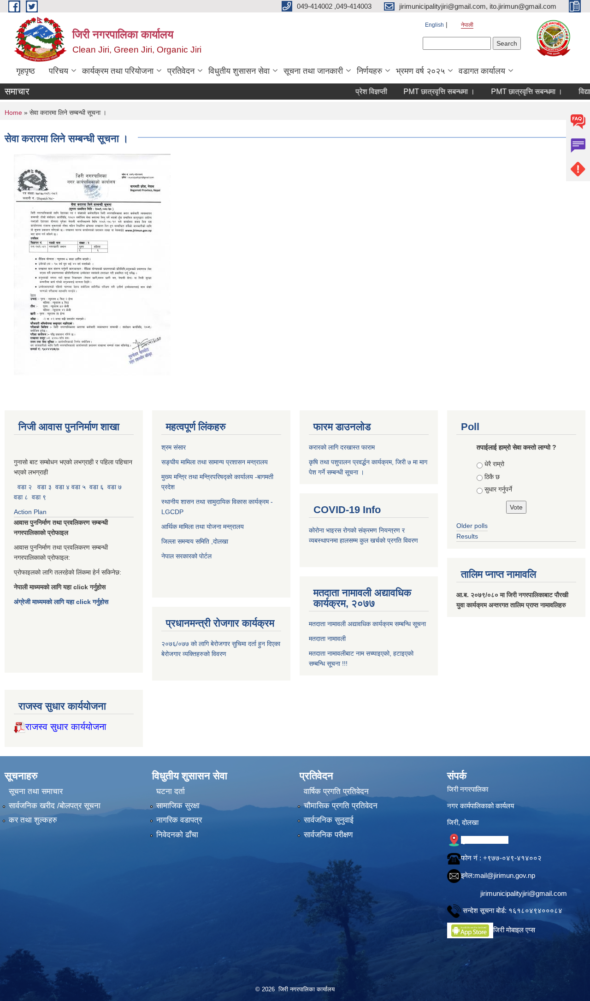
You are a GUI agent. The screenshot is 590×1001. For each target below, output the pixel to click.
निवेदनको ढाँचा (177, 834)
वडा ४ (63, 487)
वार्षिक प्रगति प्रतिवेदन (336, 791)
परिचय (58, 71)
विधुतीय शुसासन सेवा (239, 71)
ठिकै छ (492, 476)
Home (13, 112)
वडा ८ (21, 497)
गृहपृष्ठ (25, 71)
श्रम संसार (174, 447)
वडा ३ (44, 487)
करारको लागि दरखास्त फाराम (342, 447)
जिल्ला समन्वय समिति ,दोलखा (195, 541)
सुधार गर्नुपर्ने (498, 489)
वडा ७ (114, 487)
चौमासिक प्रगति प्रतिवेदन (341, 805)
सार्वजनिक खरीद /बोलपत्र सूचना (54, 805)
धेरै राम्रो (494, 464)
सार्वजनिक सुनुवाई (329, 820)
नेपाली (467, 25)
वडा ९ (39, 497)
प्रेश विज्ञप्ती (346, 91)
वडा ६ (96, 487)
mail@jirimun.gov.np (504, 875)
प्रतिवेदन (181, 71)
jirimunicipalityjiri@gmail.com (523, 893)
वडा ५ (78, 487)
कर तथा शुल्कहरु (33, 820)
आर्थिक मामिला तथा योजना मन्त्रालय (202, 526)
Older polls (472, 525)
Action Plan (31, 511)
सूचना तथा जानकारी (313, 71)
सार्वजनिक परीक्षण (328, 834)
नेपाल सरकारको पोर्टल (186, 556)
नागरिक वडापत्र (179, 820)
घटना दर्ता (170, 791)
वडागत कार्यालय (482, 71)
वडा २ (25, 487)
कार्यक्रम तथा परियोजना (117, 71)
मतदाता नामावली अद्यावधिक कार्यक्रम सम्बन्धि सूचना (367, 624)
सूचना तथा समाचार (36, 791)
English (434, 25)
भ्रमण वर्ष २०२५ (420, 71)
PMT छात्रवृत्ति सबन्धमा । (414, 91)
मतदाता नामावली (327, 638)
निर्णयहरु (369, 71)
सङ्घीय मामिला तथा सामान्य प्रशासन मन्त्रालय (214, 462)
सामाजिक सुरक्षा (178, 805)
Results (467, 536)
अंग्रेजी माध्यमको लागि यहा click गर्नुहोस (62, 601)
